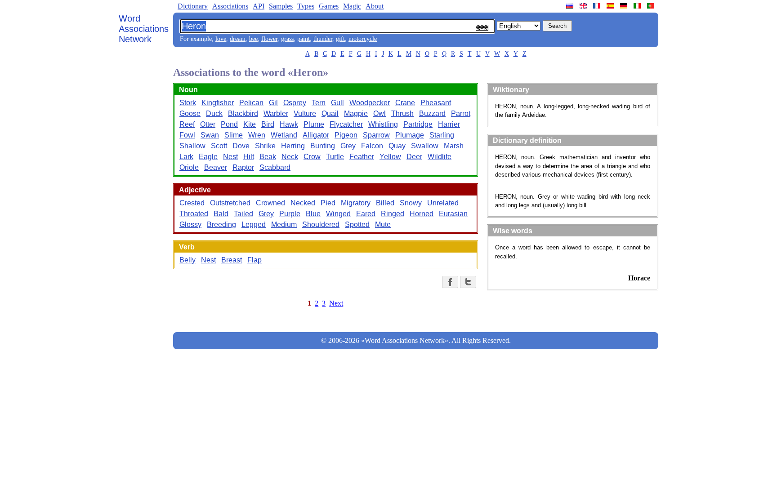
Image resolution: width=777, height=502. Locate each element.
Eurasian (453, 214)
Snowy (411, 203)
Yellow (390, 156)
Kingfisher (217, 103)
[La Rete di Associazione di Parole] (638, 6)
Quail (330, 113)
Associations (230, 6)
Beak (267, 156)
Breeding (221, 224)
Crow (312, 156)
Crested (192, 203)
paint (303, 39)
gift (340, 39)
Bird (267, 124)
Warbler (275, 113)
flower (269, 39)
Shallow (192, 146)
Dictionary (193, 6)
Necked (302, 203)
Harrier (449, 124)
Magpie (356, 113)
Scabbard (274, 167)
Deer (414, 156)
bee (253, 39)
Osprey (294, 103)
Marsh (454, 146)
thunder (322, 39)
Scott (219, 146)
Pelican (251, 103)
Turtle (335, 156)
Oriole (189, 167)
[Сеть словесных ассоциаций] (570, 6)
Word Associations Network (144, 28)
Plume (314, 124)
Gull (337, 103)
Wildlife (439, 156)
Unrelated (443, 203)
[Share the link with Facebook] (450, 282)
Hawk (289, 124)
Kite (249, 124)
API (258, 6)
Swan (210, 135)
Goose (190, 113)
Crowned (270, 203)
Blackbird (243, 113)
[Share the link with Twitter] (468, 282)
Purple (289, 214)
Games (329, 6)
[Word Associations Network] (584, 6)
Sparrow (376, 135)
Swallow (424, 146)
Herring (293, 146)
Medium (284, 224)
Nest (230, 156)
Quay (397, 146)
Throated (193, 214)
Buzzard (432, 113)
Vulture (305, 113)
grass (287, 39)
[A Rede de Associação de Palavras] (651, 6)
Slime (233, 135)
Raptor (243, 167)
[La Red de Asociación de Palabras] (611, 6)
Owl (379, 113)
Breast (231, 260)
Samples (281, 6)
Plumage (409, 135)
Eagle (208, 156)
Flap (254, 260)
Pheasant (435, 103)
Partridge (418, 124)
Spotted (357, 224)
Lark (186, 156)
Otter (207, 124)
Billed (385, 203)
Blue (313, 214)
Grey (348, 146)
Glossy (190, 224)
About (375, 6)
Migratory (356, 203)
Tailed (243, 214)
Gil (273, 103)
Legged (253, 224)
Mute (383, 224)
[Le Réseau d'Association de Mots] (597, 6)
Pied (328, 203)
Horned (421, 214)
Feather (361, 156)
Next (336, 303)
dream (238, 39)
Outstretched (230, 203)
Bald (221, 214)
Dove (241, 146)
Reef (187, 124)
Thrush (402, 113)
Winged (338, 214)
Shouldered (320, 224)
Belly (187, 260)
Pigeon (346, 135)
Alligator (316, 135)
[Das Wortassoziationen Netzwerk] (624, 6)
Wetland (284, 135)
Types (305, 6)
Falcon (372, 146)
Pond (229, 124)
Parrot (460, 113)
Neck (289, 156)
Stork (187, 103)
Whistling (383, 124)
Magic (352, 6)
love (220, 39)
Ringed (392, 214)
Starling (441, 135)
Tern (319, 103)
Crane (405, 103)
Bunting (322, 146)
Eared (365, 214)
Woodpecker (369, 103)
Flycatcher (346, 124)
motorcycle (362, 39)
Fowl (187, 135)
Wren (256, 135)
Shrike (265, 146)
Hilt (248, 156)
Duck (214, 113)
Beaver (215, 167)
